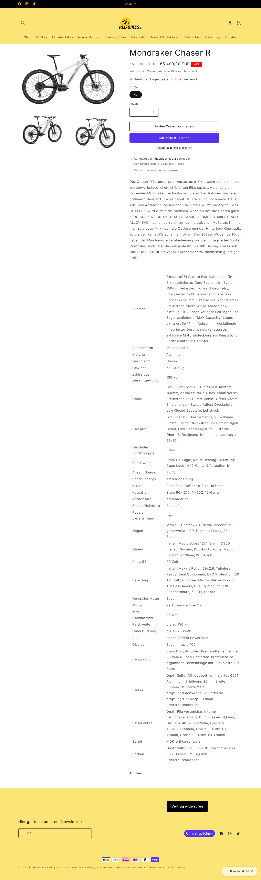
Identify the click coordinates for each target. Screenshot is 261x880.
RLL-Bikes (35, 867)
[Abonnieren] (87, 833)
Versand (152, 71)
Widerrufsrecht (155, 867)
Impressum (106, 867)
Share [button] (138, 773)
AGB (170, 867)
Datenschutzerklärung (83, 867)
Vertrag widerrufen (187, 806)
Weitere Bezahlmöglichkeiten (174, 147)
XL (136, 94)
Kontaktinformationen (130, 867)
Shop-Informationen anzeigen (155, 170)
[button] (22, 23)
